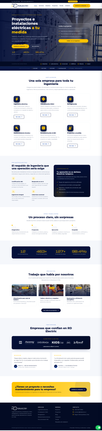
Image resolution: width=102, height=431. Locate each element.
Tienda (61, 5)
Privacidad (72, 423)
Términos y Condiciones (80, 423)
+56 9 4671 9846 (16, 1)
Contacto (67, 5)
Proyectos (55, 5)
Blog (56, 410)
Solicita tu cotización (80, 5)
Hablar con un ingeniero (73, 38)
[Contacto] (98, 427)
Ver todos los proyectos (50, 306)
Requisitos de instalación (61, 417)
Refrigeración (41, 410)
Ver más (18, 112)
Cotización (58, 412)
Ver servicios (35, 42)
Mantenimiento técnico (44, 412)
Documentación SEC (43, 415)
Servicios (41, 5)
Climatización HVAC (43, 407)
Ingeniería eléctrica (43, 405)
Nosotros (48, 5)
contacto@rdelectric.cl (28, 1)
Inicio (35, 5)
